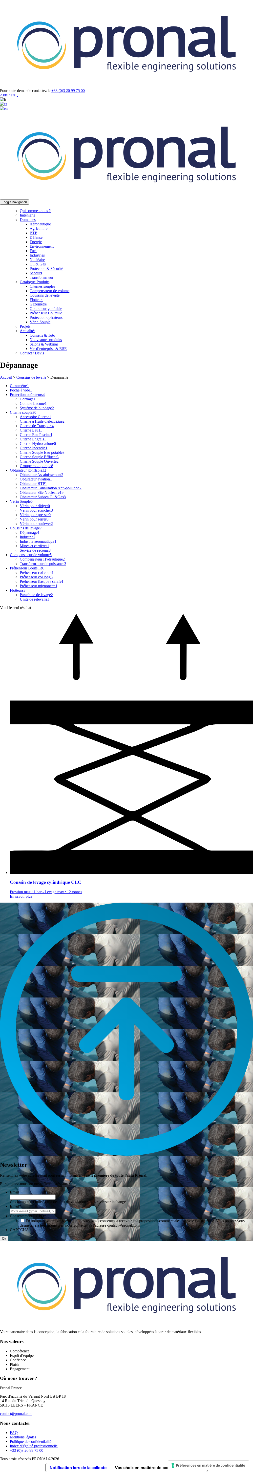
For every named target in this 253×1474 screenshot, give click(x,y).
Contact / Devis (32, 353)
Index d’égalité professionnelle (34, 1446)
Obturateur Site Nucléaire (41, 492)
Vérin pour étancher (36, 510)
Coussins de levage (45, 295)
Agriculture (38, 228)
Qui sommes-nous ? (35, 211)
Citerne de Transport (37, 426)
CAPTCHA (19, 1230)
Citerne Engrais (33, 439)
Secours (36, 273)
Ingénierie (27, 215)
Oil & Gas (38, 264)
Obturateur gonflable (46, 308)
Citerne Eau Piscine (36, 435)
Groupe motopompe (36, 466)
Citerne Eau (31, 430)
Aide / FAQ (9, 95)
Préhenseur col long (36, 577)
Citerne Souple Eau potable (42, 452)
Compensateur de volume (49, 291)
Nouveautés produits (46, 340)
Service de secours (35, 550)
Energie (36, 242)
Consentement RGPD (28, 1216)
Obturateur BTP (33, 483)
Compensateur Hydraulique (42, 559)
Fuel (33, 251)
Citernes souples (42, 286)
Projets (25, 326)
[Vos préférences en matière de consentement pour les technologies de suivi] (208, 1465)
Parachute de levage (36, 595)
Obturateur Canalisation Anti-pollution (51, 488)
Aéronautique (40, 224)
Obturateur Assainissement (41, 475)
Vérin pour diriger (35, 506)
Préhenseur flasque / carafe (41, 581)
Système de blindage (37, 408)
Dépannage (30, 532)
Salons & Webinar (44, 344)
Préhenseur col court (37, 572)
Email (14, 1192)
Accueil (6, 377)
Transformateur (41, 277)
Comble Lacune (33, 403)
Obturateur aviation (36, 479)
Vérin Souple (40, 322)
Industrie (27, 537)
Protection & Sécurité (46, 268)
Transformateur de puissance (43, 564)
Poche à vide (21, 390)
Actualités (27, 331)
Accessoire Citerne (35, 417)
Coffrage (28, 399)
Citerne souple (23, 412)
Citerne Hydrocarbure (38, 443)
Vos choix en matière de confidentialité (152, 1467)
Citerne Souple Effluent (39, 457)
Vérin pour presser (35, 515)
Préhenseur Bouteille (46, 313)
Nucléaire (37, 260)
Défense (36, 237)
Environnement (42, 246)
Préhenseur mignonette (38, 586)
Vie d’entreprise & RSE (48, 349)
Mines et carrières (34, 546)
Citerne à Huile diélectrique (42, 421)
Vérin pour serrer (34, 519)
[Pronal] (126, 86)
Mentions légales (23, 1437)
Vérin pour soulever (36, 523)
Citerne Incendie (33, 448)
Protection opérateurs (46, 317)
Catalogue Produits (34, 282)
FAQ (14, 1433)
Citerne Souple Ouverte (39, 461)
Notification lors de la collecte (78, 1467)
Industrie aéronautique (38, 541)
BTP (33, 233)
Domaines (28, 219)
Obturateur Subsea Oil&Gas (43, 497)
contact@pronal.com (16, 1413)
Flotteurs (36, 300)
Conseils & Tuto (42, 335)
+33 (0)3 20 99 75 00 (68, 90)
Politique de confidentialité (30, 1441)
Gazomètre (38, 304)
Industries (37, 255)
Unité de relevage (34, 599)
